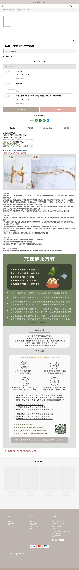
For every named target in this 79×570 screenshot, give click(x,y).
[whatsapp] (44, 120)
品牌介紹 (10, 521)
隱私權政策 (11, 524)
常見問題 (32, 521)
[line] (36, 120)
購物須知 (32, 529)
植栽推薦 (26, 10)
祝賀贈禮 (18, 10)
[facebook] (40, 120)
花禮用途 (11, 10)
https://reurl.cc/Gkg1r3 (20, 150)
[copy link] (48, 120)
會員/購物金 (33, 524)
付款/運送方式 (34, 526)
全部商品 (3, 10)
